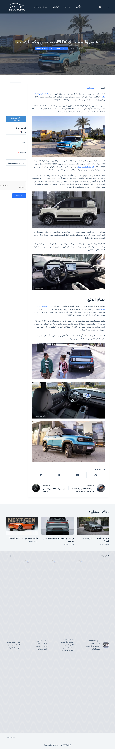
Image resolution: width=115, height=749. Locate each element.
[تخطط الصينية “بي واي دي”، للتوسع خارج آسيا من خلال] (9, 103)
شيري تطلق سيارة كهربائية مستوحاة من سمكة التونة (13, 645)
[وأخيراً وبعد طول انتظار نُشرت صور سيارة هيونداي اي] (9, 108)
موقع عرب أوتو (92, 88)
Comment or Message (16, 163)
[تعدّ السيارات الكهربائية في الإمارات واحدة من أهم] (23, 108)
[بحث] (108, 7)
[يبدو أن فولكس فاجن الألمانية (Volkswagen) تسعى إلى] (16, 90)
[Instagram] (100, 7)
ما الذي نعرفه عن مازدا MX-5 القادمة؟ (23, 538)
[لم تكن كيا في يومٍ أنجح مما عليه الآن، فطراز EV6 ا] (23, 112)
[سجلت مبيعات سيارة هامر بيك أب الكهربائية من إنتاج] (23, 99)
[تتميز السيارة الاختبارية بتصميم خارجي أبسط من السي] (16, 103)
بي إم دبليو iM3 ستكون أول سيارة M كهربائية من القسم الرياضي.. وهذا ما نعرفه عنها (67, 644)
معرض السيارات (41, 7)
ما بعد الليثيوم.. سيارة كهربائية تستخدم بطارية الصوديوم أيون (41, 644)
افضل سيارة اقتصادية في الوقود (58, 48)
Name (23, 132)
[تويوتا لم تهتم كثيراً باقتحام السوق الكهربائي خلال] (23, 90)
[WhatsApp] (41, 475)
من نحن (67, 7)
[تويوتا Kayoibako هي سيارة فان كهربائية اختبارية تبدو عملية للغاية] (106, 645)
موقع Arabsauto (42, 48)
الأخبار (78, 7)
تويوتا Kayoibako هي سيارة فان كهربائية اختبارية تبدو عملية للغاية (93, 644)
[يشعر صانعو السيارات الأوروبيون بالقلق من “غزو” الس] (23, 94)
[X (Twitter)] (77, 475)
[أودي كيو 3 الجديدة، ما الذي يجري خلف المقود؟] (93, 526)
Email (23, 142)
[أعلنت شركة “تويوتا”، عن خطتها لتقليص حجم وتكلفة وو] (23, 103)
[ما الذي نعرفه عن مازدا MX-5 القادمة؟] (22, 526)
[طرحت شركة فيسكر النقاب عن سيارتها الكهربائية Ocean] (9, 90)
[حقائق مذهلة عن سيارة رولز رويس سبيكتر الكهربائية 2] (9, 94)
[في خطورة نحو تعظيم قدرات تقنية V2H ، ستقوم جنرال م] (16, 86)
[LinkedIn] (59, 475)
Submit (19, 196)
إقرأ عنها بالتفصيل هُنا (86, 167)
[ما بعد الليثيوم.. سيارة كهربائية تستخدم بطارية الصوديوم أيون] (52, 644)
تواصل (56, 7)
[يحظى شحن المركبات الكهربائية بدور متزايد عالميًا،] (9, 86)
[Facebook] (95, 475)
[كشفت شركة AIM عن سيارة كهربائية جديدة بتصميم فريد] (16, 108)
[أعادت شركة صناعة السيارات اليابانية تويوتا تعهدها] (9, 99)
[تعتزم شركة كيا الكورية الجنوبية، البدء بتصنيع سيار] (16, 94)
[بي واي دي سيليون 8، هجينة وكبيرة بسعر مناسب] (57, 526)
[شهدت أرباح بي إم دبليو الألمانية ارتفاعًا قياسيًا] (16, 112)
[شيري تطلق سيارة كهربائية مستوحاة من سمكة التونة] (25, 644)
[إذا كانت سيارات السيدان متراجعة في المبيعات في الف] (23, 86)
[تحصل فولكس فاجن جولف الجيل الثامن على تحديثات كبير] (16, 99)
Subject (22, 153)
